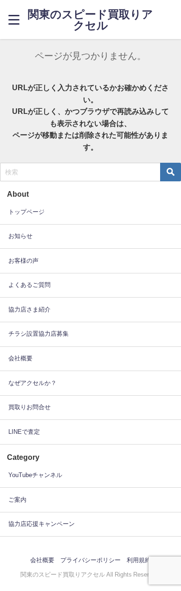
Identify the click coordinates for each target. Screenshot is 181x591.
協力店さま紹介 (29, 309)
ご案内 (17, 500)
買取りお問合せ (29, 407)
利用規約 (139, 560)
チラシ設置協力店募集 (38, 334)
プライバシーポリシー (90, 560)
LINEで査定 (24, 432)
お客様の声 (23, 261)
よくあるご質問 (29, 285)
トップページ (26, 212)
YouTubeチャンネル (35, 475)
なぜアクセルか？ (32, 383)
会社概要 (20, 358)
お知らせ (20, 236)
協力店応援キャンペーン (41, 524)
